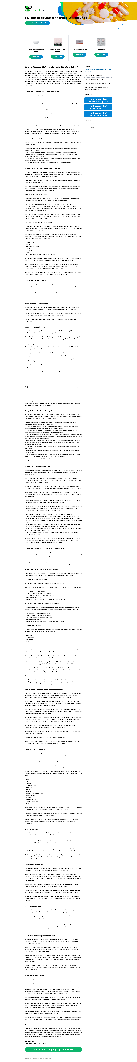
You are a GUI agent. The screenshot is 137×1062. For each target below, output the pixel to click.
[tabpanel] (68, 15)
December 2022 (89, 124)
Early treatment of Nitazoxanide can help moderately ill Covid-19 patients (96, 88)
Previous (24, 48)
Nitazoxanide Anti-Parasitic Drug (93, 79)
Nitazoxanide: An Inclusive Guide (93, 75)
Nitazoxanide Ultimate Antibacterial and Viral (97, 83)
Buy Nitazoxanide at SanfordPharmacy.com (98, 114)
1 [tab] (67, 62)
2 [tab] (69, 62)
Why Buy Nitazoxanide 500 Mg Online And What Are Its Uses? (97, 70)
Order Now (36, 57)
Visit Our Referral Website (37, 23)
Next (113, 48)
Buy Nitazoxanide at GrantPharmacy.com (98, 100)
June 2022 (87, 132)
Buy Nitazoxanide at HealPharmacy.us (98, 107)
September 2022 (89, 128)
